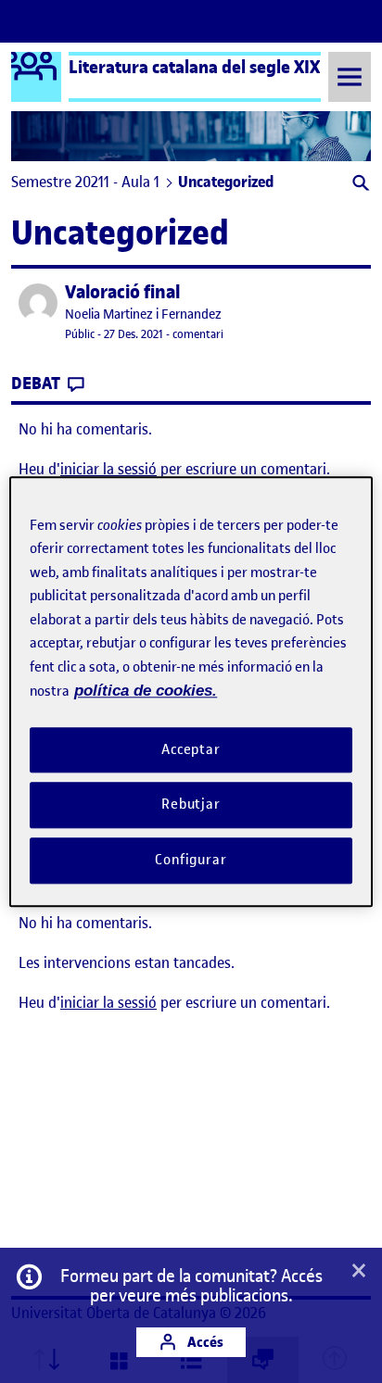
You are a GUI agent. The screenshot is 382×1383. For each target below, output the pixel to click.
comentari (197, 334)
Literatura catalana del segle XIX (194, 67)
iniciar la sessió (108, 469)
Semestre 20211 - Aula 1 (85, 181)
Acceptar (191, 749)
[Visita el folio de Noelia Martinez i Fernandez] (38, 302)
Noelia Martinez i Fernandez (143, 314)
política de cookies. (145, 690)
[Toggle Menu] (349, 76)
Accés (204, 1342)
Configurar (191, 859)
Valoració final (122, 292)
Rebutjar (191, 805)
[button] (359, 184)
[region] (190, 691)
